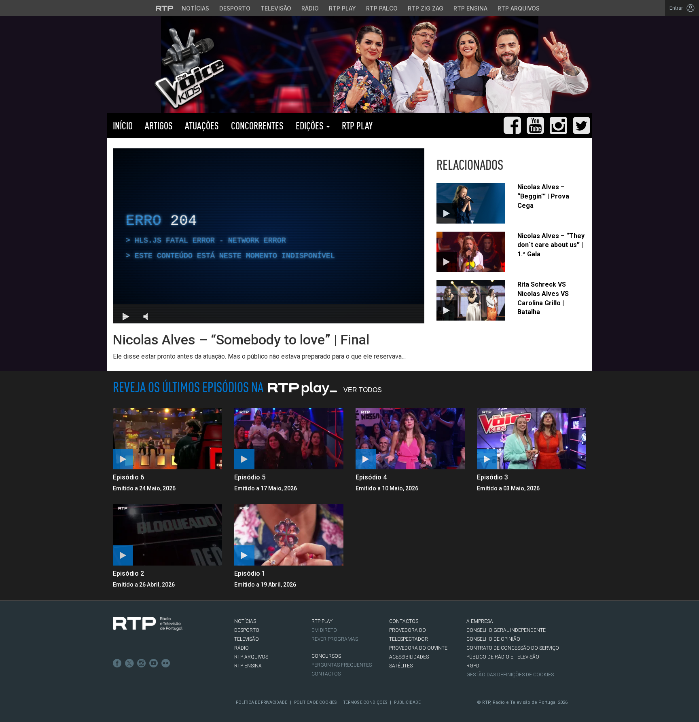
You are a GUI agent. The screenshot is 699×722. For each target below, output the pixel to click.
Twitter (129, 663)
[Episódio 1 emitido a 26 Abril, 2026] (288, 535)
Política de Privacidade (261, 702)
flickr (165, 663)
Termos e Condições (365, 702)
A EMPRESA (479, 621)
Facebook (117, 663)
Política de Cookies (315, 702)
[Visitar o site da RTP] (165, 8)
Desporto (234, 8)
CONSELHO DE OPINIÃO (493, 639)
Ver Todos (362, 389)
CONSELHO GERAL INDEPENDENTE (506, 630)
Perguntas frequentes (341, 665)
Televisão (276, 8)
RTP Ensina (470, 8)
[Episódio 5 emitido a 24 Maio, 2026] (288, 438)
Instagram (141, 663)
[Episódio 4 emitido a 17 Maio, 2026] (410, 438)
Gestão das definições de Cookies (510, 675)
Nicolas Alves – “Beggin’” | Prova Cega (543, 196)
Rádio (310, 8)
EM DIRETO (324, 630)
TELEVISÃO (246, 639)
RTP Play (342, 8)
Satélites (401, 666)
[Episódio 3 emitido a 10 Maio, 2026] (531, 438)
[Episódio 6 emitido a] (167, 438)
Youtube (153, 663)
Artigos (159, 125)
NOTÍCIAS (245, 621)
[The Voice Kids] (187, 68)
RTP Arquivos (519, 8)
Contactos (326, 674)
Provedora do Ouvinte (418, 648)
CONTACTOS (403, 621)
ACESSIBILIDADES (409, 657)
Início (123, 125)
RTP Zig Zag (425, 8)
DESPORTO (246, 630)
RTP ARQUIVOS (251, 657)
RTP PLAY (357, 125)
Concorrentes (257, 125)
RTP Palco (382, 8)
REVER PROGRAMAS (334, 639)
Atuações (202, 125)
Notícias (195, 8)
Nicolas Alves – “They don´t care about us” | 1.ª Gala (551, 245)
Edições (311, 125)
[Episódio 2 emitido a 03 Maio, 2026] (167, 535)
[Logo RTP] (147, 624)
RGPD (472, 666)
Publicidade (407, 702)
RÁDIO (241, 648)
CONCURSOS (326, 656)
